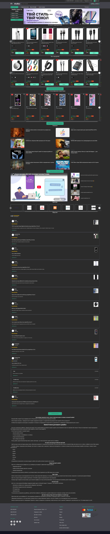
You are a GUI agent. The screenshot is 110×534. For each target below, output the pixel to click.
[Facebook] (11, 521)
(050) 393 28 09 (13, 512)
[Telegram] (11, 524)
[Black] (48, 45)
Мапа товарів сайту (63, 525)
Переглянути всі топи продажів (55, 88)
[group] (61, 16)
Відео (60, 514)
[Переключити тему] (98, 1)
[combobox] (17, 13)
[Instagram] (17, 521)
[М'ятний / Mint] (33, 77)
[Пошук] (89, 4)
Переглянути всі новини (55, 171)
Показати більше (55, 413)
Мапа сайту (61, 522)
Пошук (16, 19)
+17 (35, 77)
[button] (99, 41)
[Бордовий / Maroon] (32, 77)
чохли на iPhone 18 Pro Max (94, 7)
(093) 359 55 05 (13, 514)
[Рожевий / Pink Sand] (31, 77)
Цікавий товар (36, 522)
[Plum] (46, 45)
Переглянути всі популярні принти (55, 123)
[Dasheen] (44, 45)
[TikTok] (20, 521)
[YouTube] (14, 521)
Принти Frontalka (33, 7)
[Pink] (47, 45)
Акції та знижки (42, 7)
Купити (19, 84)
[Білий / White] (28, 77)
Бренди (60, 517)
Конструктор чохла (25, 7)
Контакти (36, 517)
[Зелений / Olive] (30, 77)
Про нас (60, 509)
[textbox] (16, 13)
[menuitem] (94, 1)
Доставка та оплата (37, 514)
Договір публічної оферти (64, 527)
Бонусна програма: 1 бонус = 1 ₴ (40, 509)
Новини (60, 512)
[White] (43, 45)
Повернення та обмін (38, 512)
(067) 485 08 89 (13, 509)
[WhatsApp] (14, 524)
